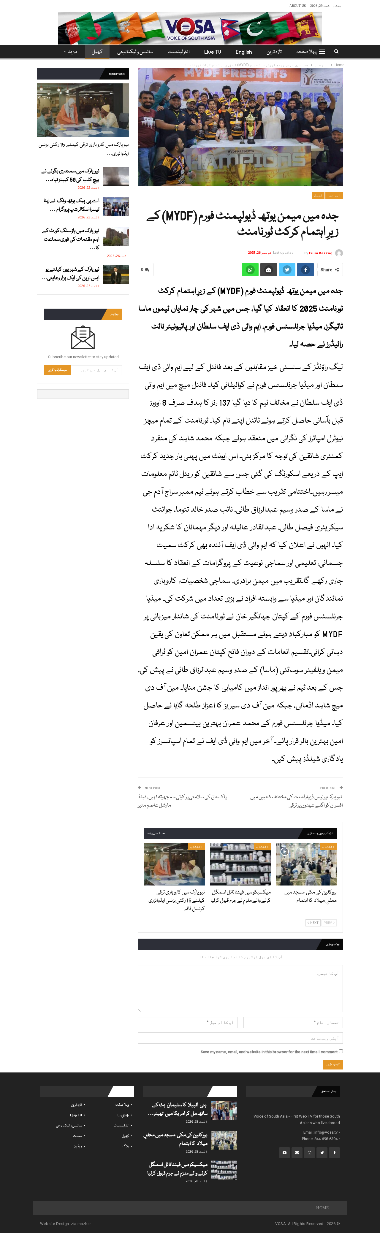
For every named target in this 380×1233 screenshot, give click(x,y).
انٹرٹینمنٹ (179, 52)
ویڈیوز (78, 1146)
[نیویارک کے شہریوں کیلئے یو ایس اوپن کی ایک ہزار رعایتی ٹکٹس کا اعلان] (116, 274)
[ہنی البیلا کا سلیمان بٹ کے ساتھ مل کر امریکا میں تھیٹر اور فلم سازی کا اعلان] (224, 1110)
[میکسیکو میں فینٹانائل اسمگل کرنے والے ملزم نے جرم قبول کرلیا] (240, 864)
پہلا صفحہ (306, 52)
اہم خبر (334, 195)
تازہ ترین (274, 52)
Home (322, 1208)
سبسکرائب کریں (57, 369)
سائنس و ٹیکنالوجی (135, 52)
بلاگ (125, 1146)
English (244, 52)
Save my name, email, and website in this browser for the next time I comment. (269, 1052)
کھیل (97, 52)
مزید (72, 52)
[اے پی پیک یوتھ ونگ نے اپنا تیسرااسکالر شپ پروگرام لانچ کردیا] (116, 206)
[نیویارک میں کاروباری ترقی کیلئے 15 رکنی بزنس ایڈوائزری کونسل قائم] (174, 864)
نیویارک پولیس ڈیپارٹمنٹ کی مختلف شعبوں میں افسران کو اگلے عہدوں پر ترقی (296, 801)
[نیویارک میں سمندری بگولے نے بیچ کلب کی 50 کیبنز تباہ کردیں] (116, 176)
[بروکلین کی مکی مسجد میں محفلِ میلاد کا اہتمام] (306, 864)
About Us (297, 5)
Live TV (212, 52)
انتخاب (328, 847)
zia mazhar (81, 1223)
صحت (77, 1136)
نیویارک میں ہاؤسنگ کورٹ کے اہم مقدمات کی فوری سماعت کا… (70, 239)
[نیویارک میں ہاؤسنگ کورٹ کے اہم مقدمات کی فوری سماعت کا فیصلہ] (116, 236)
